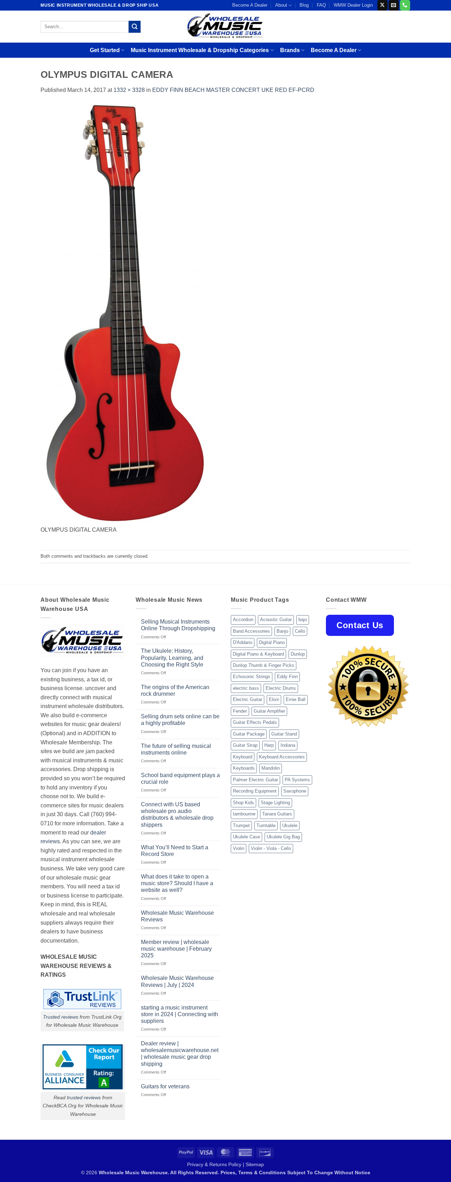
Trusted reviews (60, 1017)
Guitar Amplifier (269, 711)
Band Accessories (251, 631)
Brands (290, 50)
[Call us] (405, 5)
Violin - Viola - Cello (271, 848)
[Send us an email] (394, 5)
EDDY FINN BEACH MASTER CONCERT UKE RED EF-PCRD (233, 90)
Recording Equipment (255, 791)
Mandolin (270, 768)
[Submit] (135, 27)
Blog (304, 5)
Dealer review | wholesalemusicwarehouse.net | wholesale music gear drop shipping (179, 1053)
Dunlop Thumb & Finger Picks (263, 665)
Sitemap (255, 1164)
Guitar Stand (284, 734)
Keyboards (244, 768)
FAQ (321, 5)
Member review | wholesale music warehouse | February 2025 (176, 948)
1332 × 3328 (129, 90)
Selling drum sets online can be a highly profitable (180, 719)
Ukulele (289, 825)
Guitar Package (249, 734)
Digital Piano (272, 642)
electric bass (246, 688)
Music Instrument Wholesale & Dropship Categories (200, 50)
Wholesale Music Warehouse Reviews (177, 916)
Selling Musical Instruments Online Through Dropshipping (178, 625)
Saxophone (294, 791)
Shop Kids (243, 802)
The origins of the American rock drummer (175, 690)
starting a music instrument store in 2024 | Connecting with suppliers (179, 1014)
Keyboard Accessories (282, 756)
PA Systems (297, 779)
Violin (238, 848)
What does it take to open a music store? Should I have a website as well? (177, 883)
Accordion (243, 619)
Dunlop (298, 654)
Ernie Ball (295, 699)
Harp (269, 745)
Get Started (105, 50)
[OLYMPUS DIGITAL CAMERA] (125, 314)
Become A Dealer (249, 5)
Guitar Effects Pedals (255, 722)
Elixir (274, 699)
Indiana (287, 745)
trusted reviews (84, 1097)
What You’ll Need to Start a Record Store (174, 850)
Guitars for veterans (165, 1086)
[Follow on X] (382, 5)
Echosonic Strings (251, 676)
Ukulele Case (246, 836)
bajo (302, 619)
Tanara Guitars (277, 814)
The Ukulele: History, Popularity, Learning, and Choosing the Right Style (172, 657)
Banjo (282, 631)
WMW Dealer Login (353, 5)
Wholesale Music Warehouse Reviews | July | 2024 (177, 981)
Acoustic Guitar (276, 619)
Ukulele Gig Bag (283, 836)
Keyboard (242, 756)
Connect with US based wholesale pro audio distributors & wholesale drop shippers (177, 814)
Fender (240, 711)
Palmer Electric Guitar (255, 779)
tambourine (244, 814)
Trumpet (241, 825)
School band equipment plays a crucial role (180, 778)
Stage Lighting (275, 802)
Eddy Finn (287, 676)
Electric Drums (281, 688)
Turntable (266, 825)
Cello (300, 631)
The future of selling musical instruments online (176, 749)
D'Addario (242, 642)
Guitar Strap (245, 745)
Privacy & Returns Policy (214, 1164)
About (281, 5)
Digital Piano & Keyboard (258, 654)
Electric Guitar (247, 699)
